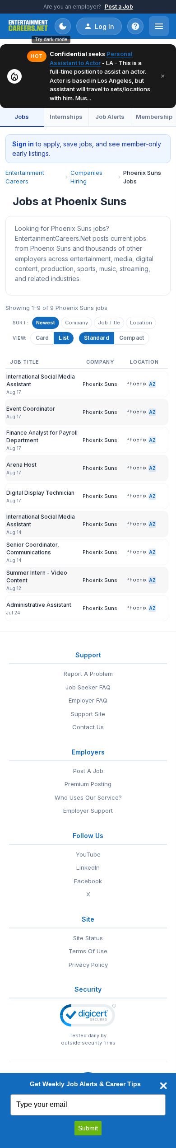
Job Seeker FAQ (88, 687)
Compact (131, 337)
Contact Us (88, 727)
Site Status (88, 938)
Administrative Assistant (38, 604)
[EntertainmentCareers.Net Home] (28, 26)
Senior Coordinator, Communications (32, 548)
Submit (88, 1128)
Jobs (21, 116)
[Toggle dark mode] (63, 26)
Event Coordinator (30, 408)
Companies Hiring (86, 177)
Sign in (23, 144)
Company (76, 322)
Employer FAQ (88, 700)
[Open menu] (159, 26)
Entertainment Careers (24, 177)
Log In (104, 26)
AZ (152, 384)
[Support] (135, 26)
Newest (45, 322)
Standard (96, 337)
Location (141, 322)
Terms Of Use (88, 951)
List (64, 337)
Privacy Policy (88, 964)
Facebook (88, 881)
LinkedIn (88, 867)
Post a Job (119, 6)
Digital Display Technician (40, 492)
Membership (154, 116)
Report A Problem (88, 673)
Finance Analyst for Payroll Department (42, 436)
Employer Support (88, 810)
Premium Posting (88, 783)
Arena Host (21, 464)
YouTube (88, 854)
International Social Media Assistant (40, 380)
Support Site (88, 713)
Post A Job (88, 770)
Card (42, 337)
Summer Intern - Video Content (36, 576)
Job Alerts (110, 116)
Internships (66, 116)
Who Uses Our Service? (88, 797)
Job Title (109, 322)
